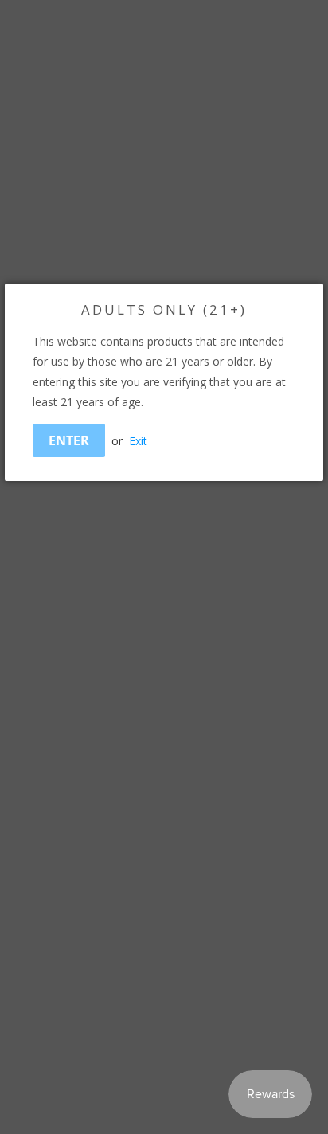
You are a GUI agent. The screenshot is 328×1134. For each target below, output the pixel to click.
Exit (138, 440)
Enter (69, 440)
